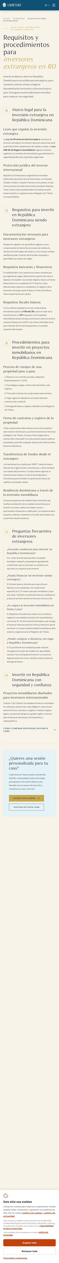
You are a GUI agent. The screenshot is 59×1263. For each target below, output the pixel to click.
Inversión (19, 19)
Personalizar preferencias (15, 1258)
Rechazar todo (29, 1251)
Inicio (6, 19)
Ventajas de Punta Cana (26, 807)
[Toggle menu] (54, 5)
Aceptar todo (30, 1242)
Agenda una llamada (24, 798)
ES (49, 5)
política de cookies (32, 1213)
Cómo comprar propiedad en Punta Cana (25, 729)
